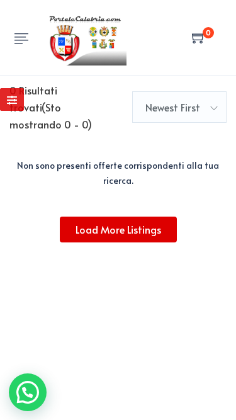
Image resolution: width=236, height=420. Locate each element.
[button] (28, 392)
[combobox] (179, 107)
